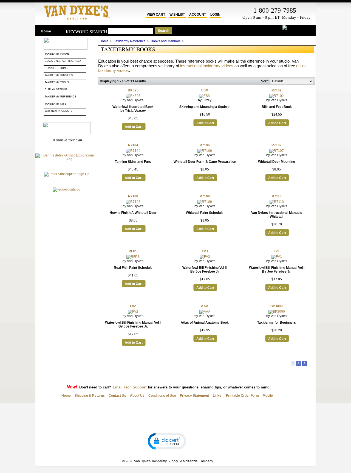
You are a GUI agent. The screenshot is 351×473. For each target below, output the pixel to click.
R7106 (205, 145)
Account (197, 14)
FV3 (205, 251)
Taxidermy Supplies (59, 75)
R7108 (133, 196)
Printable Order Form (242, 396)
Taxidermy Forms (57, 53)
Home (46, 31)
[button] (167, 441)
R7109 (205, 196)
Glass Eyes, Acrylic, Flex (63, 61)
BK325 (133, 90)
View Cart (156, 14)
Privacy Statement (194, 396)
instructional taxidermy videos (206, 65)
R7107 (276, 145)
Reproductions (56, 68)
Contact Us (117, 396)
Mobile (268, 396)
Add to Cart (134, 127)
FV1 (277, 251)
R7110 (277, 196)
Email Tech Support (129, 387)
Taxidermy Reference (60, 96)
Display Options (56, 89)
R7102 (276, 90)
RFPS (133, 251)
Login (215, 14)
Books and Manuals (165, 41)
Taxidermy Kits (55, 103)
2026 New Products (59, 111)
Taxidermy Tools (57, 82)
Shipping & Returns (90, 396)
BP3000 (276, 306)
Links (217, 396)
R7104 (133, 145)
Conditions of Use (162, 396)
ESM (204, 90)
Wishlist (177, 14)
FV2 (133, 306)
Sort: (265, 81)
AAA (204, 306)
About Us (137, 396)
